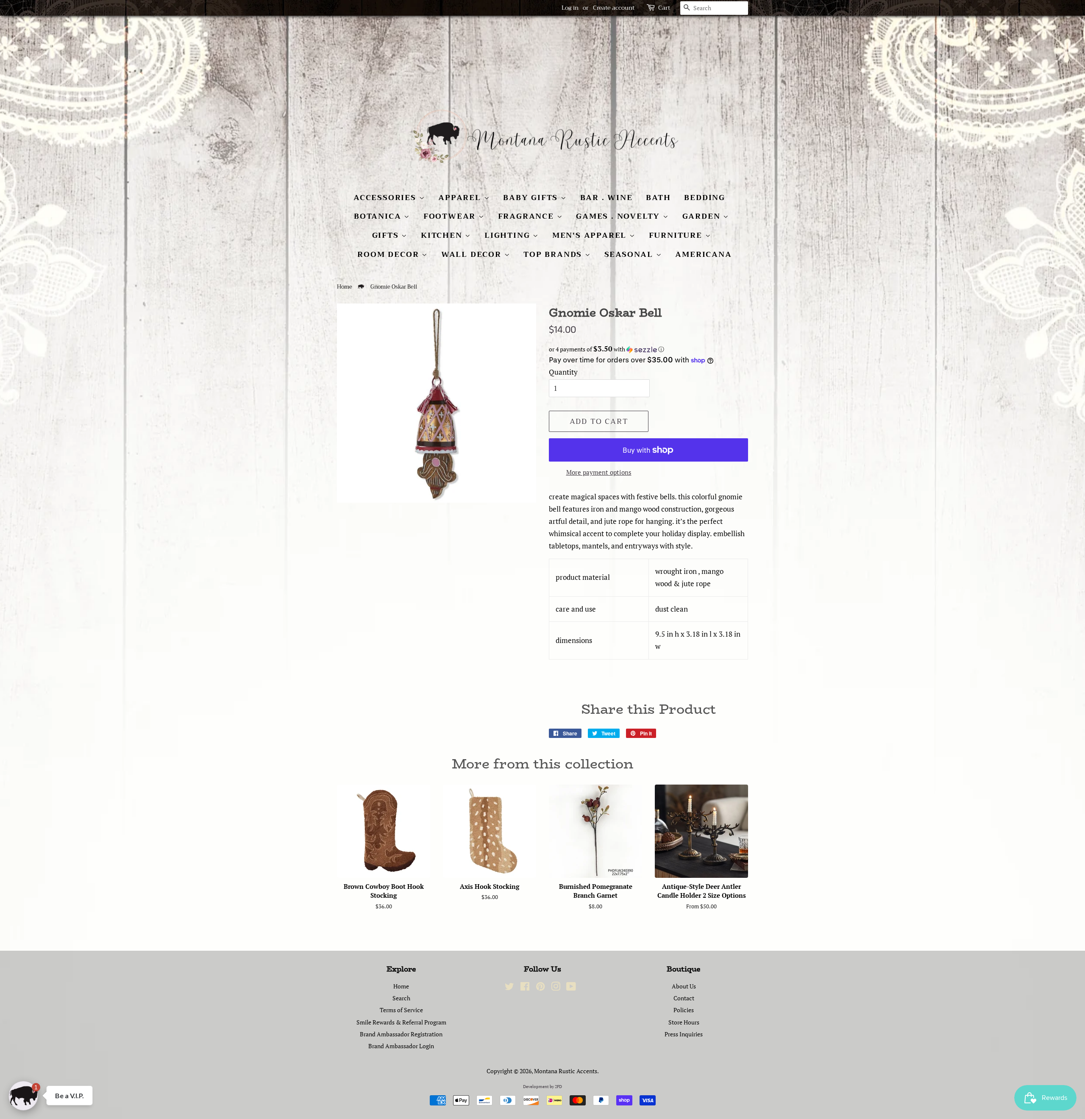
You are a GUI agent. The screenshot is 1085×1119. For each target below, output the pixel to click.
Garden (702, 216)
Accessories (386, 197)
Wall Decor (472, 254)
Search (401, 998)
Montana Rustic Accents (565, 1071)
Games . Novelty (619, 216)
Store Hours (683, 1022)
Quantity (563, 372)
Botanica (379, 216)
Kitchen (443, 235)
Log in (570, 8)
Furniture (677, 235)
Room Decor (389, 254)
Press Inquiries (684, 1034)
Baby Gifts (532, 197)
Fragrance (527, 216)
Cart (664, 8)
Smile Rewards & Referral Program (401, 1022)
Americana (703, 254)
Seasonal (630, 254)
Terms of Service (401, 1010)
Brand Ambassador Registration (401, 1034)
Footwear (451, 216)
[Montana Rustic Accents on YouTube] (571, 988)
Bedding (704, 197)
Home (344, 287)
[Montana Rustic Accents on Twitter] (509, 988)
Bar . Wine (606, 197)
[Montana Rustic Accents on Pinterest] (540, 988)
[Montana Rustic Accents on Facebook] (525, 988)
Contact (683, 998)
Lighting (508, 235)
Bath (658, 197)
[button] (648, 349)
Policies (683, 1010)
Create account (613, 8)
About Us (684, 986)
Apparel (461, 197)
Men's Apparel (590, 235)
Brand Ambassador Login (401, 1046)
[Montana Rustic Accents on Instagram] (555, 988)
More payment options (599, 472)
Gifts (387, 235)
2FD (558, 1086)
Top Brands (554, 254)
